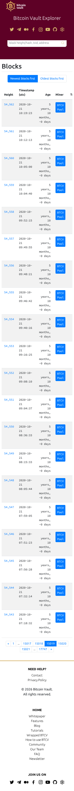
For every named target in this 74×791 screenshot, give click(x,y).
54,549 (9, 453)
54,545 (9, 561)
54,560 (9, 158)
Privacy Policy (37, 680)
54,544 (9, 587)
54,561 (9, 131)
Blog (37, 725)
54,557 (9, 238)
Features (37, 721)
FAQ (37, 754)
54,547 (9, 507)
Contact (37, 675)
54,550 (9, 426)
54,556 (9, 265)
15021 (26, 649)
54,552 (9, 373)
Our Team (37, 749)
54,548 (9, 480)
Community (37, 744)
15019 (50, 643)
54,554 (9, 319)
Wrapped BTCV (37, 735)
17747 (43, 649)
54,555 (9, 292)
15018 (39, 643)
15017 (27, 643)
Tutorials (37, 730)
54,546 (9, 534)
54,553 (9, 346)
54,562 (9, 104)
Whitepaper (37, 716)
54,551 (9, 399)
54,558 (9, 212)
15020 (62, 643)
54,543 (9, 614)
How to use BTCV (37, 739)
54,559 (9, 185)
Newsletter (37, 758)
